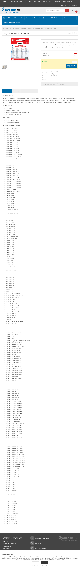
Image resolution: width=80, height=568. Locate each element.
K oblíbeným (62, 84)
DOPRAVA (57, 1)
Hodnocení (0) (25, 91)
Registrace (63, 5)
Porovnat (46, 84)
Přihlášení (74, 5)
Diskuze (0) (34, 91)
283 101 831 (38, 543)
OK (44, 562)
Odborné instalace (69, 18)
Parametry (16, 91)
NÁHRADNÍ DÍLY (67, 1)
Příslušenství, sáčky (39, 28)
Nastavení (35, 562)
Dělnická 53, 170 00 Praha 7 (42, 538)
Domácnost (23, 28)
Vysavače (30, 28)
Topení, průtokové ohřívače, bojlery (50, 18)
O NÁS (4, 1)
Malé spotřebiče (31, 18)
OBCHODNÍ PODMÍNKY (16, 1)
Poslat (53, 84)
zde (46, 565)
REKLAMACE (28, 1)
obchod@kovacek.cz (40, 548)
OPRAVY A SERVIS (47, 1)
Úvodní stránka (6, 28)
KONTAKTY (37, 1)
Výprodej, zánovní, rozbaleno (11, 22)
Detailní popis (7, 91)
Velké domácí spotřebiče (15, 18)
